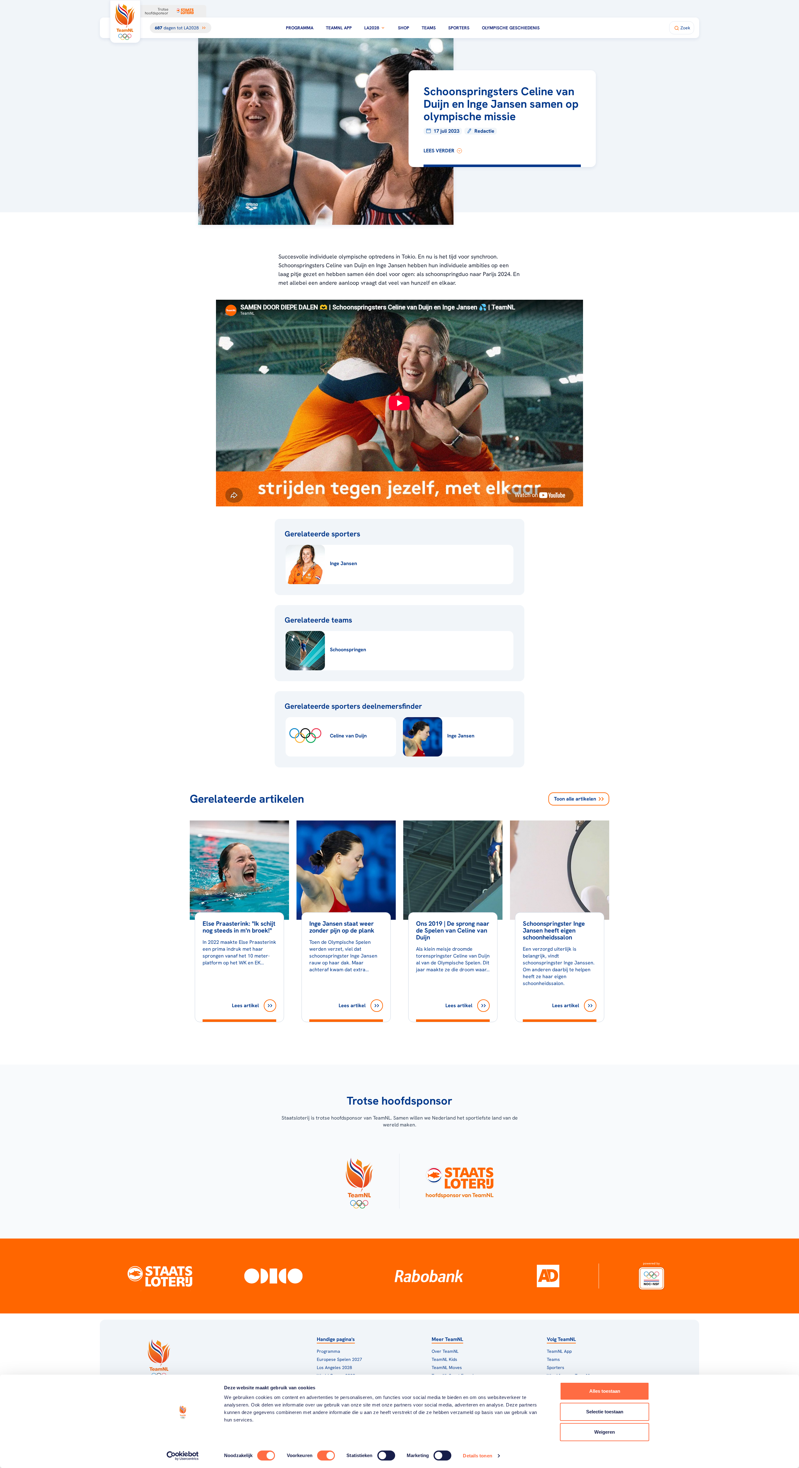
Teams (429, 28)
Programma (299, 28)
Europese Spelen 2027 (339, 1359)
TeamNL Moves (447, 1367)
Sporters (458, 28)
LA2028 (371, 28)
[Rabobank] (429, 1276)
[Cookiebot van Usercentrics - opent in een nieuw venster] (182, 1456)
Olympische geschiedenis (511, 28)
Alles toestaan (604, 1391)
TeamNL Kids (444, 1359)
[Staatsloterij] (160, 1276)
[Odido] (273, 1275)
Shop (403, 28)
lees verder (439, 150)
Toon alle (575, 799)
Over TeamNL (445, 1351)
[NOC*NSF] (651, 1276)
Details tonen (477, 1455)
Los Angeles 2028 (334, 1367)
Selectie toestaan (604, 1411)
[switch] (326, 1456)
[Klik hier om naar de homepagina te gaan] (125, 21)
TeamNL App (339, 28)
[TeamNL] (359, 1181)
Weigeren (604, 1432)
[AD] (548, 1276)
